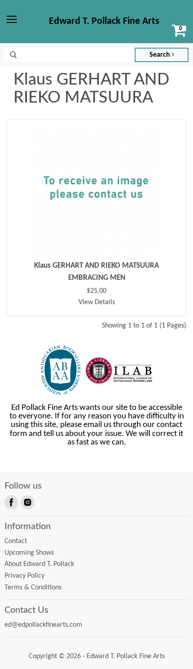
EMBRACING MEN (96, 278)
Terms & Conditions (32, 587)
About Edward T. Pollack (39, 564)
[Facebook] (11, 502)
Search (160, 54)
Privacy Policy (24, 575)
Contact (15, 541)
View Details (97, 302)
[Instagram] (27, 502)
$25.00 (96, 291)
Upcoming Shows (29, 553)
